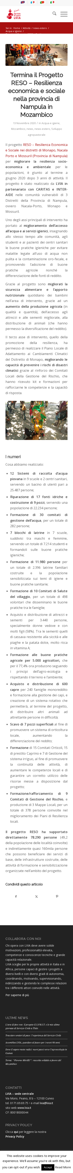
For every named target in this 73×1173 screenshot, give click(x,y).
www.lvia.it (24, 1108)
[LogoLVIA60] (30, 14)
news (30, 129)
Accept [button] (48, 1167)
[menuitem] (23, 2)
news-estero (42, 129)
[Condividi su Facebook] (16, 896)
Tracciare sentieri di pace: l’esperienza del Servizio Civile (33, 1035)
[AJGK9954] (36, 55)
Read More (63, 1167)
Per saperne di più (17, 995)
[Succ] (58, 419)
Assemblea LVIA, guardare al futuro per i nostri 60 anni (32, 1042)
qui (16, 1132)
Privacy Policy (14, 1136)
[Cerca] (52, 14)
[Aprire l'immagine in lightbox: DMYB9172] (63, 437)
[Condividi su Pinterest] (57, 896)
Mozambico (18, 129)
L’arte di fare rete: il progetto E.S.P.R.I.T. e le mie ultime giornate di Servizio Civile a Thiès (32, 1026)
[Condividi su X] (36, 896)
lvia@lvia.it (46, 1103)
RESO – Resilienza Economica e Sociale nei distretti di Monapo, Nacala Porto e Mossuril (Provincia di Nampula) (36, 150)
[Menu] (62, 14)
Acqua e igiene (51, 123)
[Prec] (15, 419)
